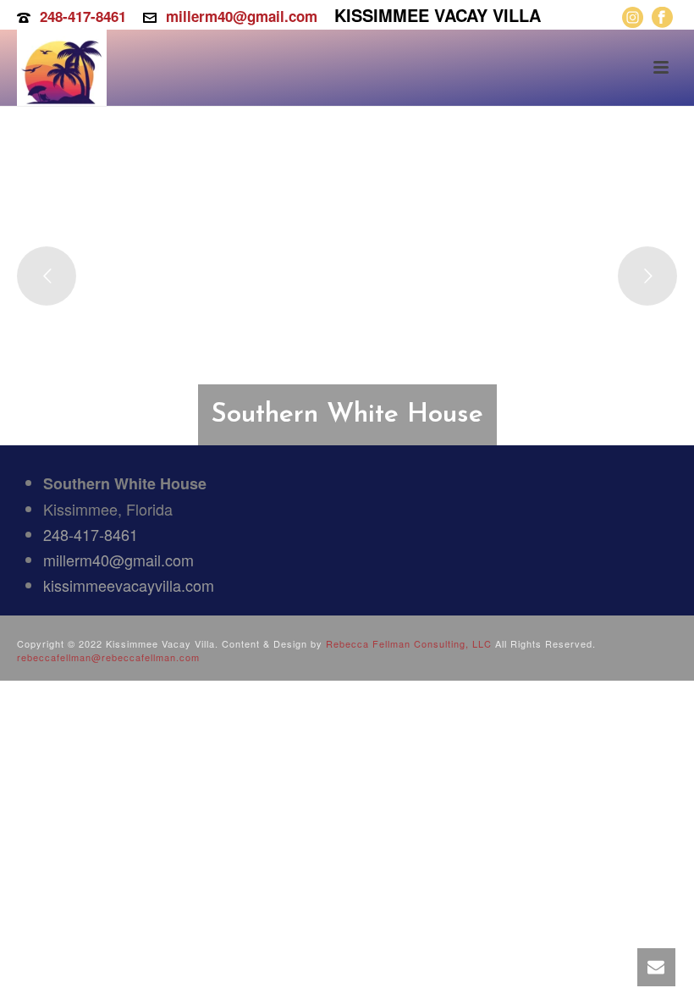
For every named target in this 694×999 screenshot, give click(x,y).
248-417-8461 (83, 16)
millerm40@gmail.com (241, 16)
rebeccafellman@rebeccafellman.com (108, 657)
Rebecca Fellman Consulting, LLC (409, 643)
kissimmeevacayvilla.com (128, 585)
